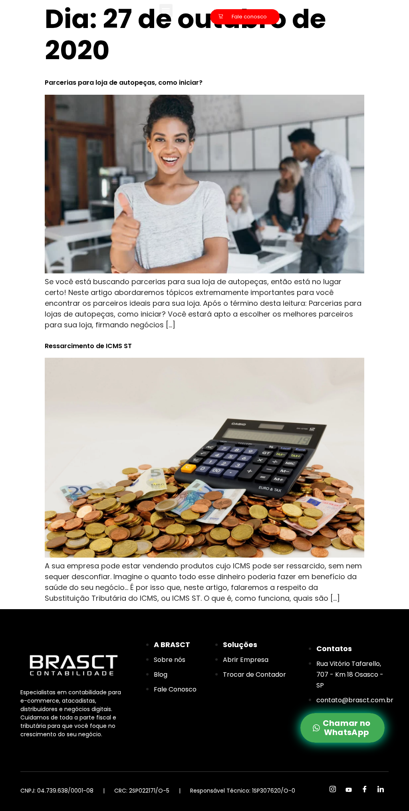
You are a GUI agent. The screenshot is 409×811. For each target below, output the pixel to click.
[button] (166, 10)
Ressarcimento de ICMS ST (88, 346)
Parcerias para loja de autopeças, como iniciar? (124, 82)
